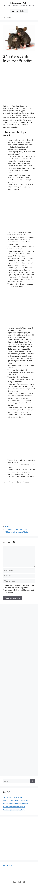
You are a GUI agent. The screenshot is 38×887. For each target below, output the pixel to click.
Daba (7, 526)
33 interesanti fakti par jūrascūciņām (16, 800)
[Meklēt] (32, 781)
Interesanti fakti (19, 3)
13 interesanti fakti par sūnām (16, 529)
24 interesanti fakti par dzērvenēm (15, 804)
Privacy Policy (8, 865)
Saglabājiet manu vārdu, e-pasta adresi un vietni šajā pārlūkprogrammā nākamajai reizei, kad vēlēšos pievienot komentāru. (19, 588)
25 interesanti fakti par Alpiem (14, 807)
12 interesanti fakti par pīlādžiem (17, 532)
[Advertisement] (19, 85)
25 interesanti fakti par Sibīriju (14, 810)
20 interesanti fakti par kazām (14, 797)
